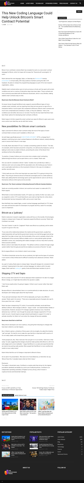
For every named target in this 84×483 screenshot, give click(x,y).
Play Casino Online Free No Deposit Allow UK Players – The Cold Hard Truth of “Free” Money (70, 45)
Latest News (30, 3)
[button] (80, 3)
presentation (5, 80)
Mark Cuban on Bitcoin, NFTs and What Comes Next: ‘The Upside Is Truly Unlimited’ (28, 413)
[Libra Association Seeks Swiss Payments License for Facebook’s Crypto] (34, 438)
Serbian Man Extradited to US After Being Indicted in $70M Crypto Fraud (9, 413)
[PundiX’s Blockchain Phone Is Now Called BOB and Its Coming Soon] (34, 446)
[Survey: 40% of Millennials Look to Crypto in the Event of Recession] (34, 454)
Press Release (63, 3)
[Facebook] (3, 28)
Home (22, 3)
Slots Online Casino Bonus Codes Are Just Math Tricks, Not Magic (70, 39)
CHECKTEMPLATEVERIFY (29, 137)
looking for (18, 268)
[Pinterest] (11, 28)
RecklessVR (38, 78)
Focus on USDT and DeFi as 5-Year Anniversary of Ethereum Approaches (12, 388)
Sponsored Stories (52, 3)
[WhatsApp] (14, 28)
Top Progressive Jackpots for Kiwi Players (70, 21)
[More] (18, 28)
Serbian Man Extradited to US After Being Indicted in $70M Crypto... (18, 438)
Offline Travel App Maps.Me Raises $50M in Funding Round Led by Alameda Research (45, 413)
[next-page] (5, 418)
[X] (7, 28)
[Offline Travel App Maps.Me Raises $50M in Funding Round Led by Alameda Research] (46, 404)
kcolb (4, 24)
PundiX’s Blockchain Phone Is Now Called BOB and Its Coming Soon (46, 446)
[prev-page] (3, 418)
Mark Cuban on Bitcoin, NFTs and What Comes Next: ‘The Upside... (18, 446)
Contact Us (73, 3)
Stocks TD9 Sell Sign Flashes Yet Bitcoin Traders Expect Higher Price (43, 388)
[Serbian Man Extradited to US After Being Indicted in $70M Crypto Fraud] (10, 404)
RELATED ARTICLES (8, 395)
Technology (40, 3)
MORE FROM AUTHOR (20, 395)
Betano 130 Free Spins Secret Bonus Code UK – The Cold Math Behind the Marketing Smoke (70, 26)
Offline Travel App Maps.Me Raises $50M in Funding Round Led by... (18, 454)
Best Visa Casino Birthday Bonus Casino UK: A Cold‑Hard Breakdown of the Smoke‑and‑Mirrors (70, 33)
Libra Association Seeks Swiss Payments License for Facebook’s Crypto (46, 438)
